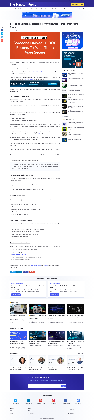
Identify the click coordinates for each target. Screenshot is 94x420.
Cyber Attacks (39, 8)
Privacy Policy (31, 413)
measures (28, 199)
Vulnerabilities (30, 8)
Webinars (47, 8)
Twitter (39, 265)
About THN (12, 410)
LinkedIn (46, 265)
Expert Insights (55, 8)
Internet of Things (28, 79)
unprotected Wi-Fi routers (37, 71)
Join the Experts (16, 294)
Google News (34, 265)
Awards (63, 8)
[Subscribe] (63, 386)
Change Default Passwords (19, 254)
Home (11, 8)
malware (49, 112)
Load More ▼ (66, 116)
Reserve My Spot (54, 294)
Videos (78, 353)
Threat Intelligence (19, 8)
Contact (11, 413)
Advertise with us (13, 411)
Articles (82, 353)
